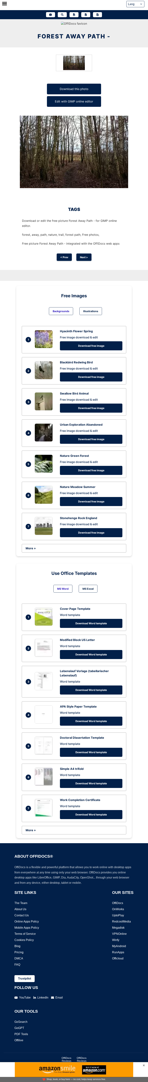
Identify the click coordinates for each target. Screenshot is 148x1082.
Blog (17, 946)
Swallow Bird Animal (74, 393)
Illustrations (90, 311)
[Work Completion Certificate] (44, 816)
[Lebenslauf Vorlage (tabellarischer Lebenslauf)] (44, 689)
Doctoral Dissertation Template (82, 737)
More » (31, 548)
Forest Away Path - (74, 36)
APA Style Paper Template (78, 706)
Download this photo (74, 89)
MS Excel (88, 588)
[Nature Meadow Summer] (44, 503)
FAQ (17, 964)
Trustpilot (24, 978)
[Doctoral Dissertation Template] (44, 753)
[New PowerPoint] (97, 14)
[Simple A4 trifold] (44, 785)
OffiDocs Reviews (66, 1059)
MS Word (63, 588)
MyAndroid (119, 946)
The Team (20, 903)
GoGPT (19, 1027)
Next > (84, 257)
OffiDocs (117, 903)
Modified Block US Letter (77, 640)
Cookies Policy (24, 939)
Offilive (18, 1040)
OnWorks (118, 909)
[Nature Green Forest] (44, 471)
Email (59, 997)
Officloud (117, 958)
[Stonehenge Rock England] (44, 534)
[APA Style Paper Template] (44, 722)
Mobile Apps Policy (26, 927)
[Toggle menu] (4, 4)
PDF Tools (21, 1034)
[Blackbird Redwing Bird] (44, 378)
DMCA (18, 958)
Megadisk (118, 927)
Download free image (91, 345)
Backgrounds (61, 311)
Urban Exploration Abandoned (81, 424)
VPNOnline (119, 933)
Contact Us (21, 915)
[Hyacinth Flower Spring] (44, 347)
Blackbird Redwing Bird (76, 362)
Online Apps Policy (26, 921)
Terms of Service (25, 933)
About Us (20, 909)
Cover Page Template (75, 609)
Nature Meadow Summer (77, 487)
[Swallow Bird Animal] (44, 409)
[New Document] (74, 14)
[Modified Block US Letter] (44, 656)
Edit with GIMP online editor (74, 101)
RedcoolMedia (121, 921)
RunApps (118, 952)
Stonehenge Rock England (78, 518)
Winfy (115, 939)
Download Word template (91, 623)
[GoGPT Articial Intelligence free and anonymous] (50, 14)
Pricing (18, 952)
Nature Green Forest (74, 456)
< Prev (64, 257)
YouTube (25, 997)
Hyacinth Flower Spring (76, 331)
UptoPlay (118, 915)
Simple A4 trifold (72, 769)
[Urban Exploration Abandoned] (44, 440)
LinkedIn (42, 997)
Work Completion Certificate (80, 800)
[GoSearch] (62, 14)
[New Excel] (85, 14)
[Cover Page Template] (44, 624)
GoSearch (20, 1021)
